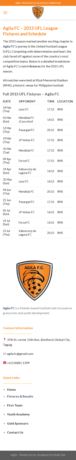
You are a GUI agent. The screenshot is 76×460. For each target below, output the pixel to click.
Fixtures (13, 396)
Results (28, 396)
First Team (14, 405)
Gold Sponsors (17, 423)
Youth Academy (18, 414)
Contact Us (15, 432)
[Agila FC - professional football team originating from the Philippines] (38, 12)
